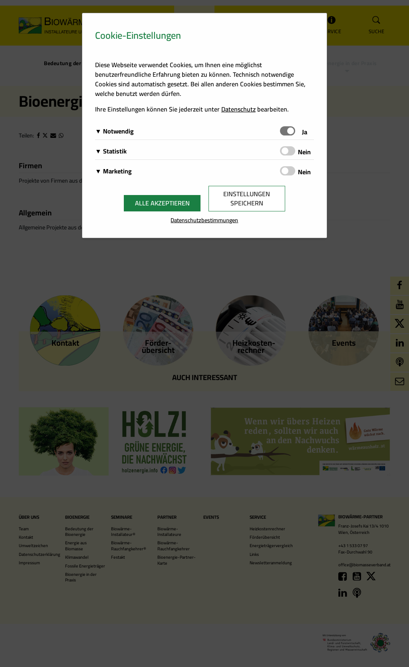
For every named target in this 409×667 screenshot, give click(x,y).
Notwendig (118, 131)
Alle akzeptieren (162, 203)
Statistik (115, 151)
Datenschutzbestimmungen (204, 220)
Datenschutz (238, 109)
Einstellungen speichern (246, 198)
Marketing (117, 171)
